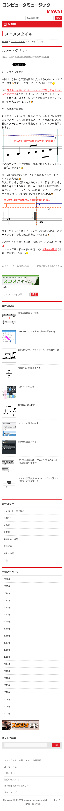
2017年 (7, 643)
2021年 (7, 614)
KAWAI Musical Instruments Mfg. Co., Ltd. (37, 800)
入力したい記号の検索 (28, 423)
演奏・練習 (9, 553)
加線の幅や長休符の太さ (49, 266)
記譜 (6, 560)
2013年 (7, 671)
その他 (7, 525)
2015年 (7, 657)
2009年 (7, 699)
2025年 (7, 586)
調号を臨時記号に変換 (28, 313)
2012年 (7, 678)
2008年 (7, 706)
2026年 (7, 579)
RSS (4, 286)
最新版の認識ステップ (28, 442)
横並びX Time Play (26, 405)
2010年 (7, 692)
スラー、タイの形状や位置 (15, 266)
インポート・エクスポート (16, 511)
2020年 (7, 621)
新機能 (7, 532)
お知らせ (8, 518)
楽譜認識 (8, 546)
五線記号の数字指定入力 (29, 368)
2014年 (7, 664)
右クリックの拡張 (26, 386)
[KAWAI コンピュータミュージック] (27, 4)
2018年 (7, 636)
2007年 (7, 713)
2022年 (7, 607)
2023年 (7, 600)
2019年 (7, 629)
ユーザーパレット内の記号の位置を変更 (36, 331)
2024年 (7, 593)
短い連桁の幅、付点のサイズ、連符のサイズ (38, 350)
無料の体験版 (49, 249)
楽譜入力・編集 (11, 539)
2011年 (7, 685)
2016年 (7, 650)
